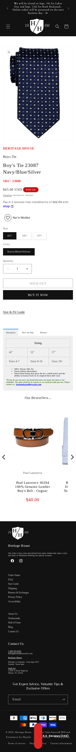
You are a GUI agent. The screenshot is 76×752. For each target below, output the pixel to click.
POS (63, 732)
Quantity (8, 260)
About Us (13, 613)
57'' (41, 236)
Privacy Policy (15, 597)
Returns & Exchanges (18, 592)
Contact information (61, 743)
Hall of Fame (14, 622)
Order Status (14, 575)
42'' (11, 236)
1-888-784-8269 (14, 651)
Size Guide (13, 583)
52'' (26, 236)
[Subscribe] (63, 699)
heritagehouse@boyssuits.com (28, 384)
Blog (10, 627)
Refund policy (42, 737)
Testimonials (14, 618)
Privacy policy (62, 737)
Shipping (7, 195)
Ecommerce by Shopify (18, 737)
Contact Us (13, 631)
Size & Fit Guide (14, 312)
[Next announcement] (68, 8)
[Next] (72, 457)
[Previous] (4, 457)
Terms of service (17, 743)
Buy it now (38, 295)
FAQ (10, 579)
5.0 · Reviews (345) (38, 736)
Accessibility (14, 601)
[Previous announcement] (7, 8)
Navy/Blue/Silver (21, 252)
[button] (8, 26)
